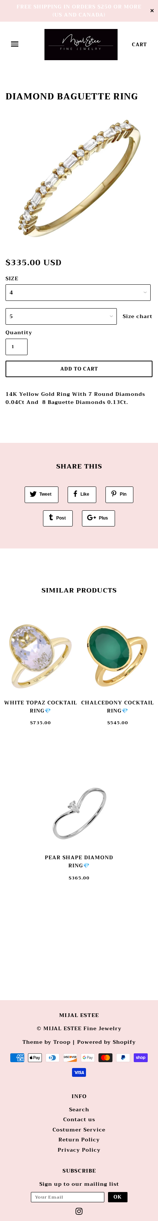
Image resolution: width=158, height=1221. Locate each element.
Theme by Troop (46, 1042)
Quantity (17, 332)
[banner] (81, 44)
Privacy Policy (79, 1149)
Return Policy (79, 1139)
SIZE (12, 278)
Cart (139, 44)
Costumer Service (79, 1129)
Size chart (137, 316)
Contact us (79, 1119)
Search (79, 1109)
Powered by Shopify (106, 1042)
